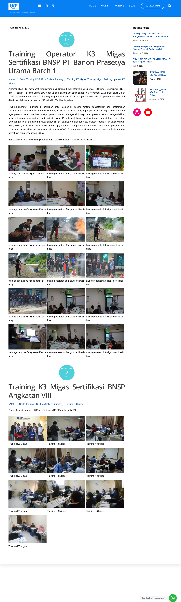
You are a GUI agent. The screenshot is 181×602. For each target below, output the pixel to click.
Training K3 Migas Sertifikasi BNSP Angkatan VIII (66, 391)
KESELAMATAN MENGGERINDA (157, 73)
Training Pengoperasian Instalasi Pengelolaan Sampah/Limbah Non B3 (150, 35)
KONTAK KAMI (153, 5)
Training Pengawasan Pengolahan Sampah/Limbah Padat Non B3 (148, 47)
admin (11, 79)
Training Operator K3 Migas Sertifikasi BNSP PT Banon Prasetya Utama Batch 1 (66, 62)
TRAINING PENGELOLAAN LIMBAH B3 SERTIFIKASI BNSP (152, 60)
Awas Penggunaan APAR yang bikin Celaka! (158, 92)
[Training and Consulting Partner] (13, 8)
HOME (92, 5)
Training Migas (95, 79)
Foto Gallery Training (52, 79)
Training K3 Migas (76, 79)
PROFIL (104, 5)
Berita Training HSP (30, 79)
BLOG (132, 5)
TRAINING (118, 5)
